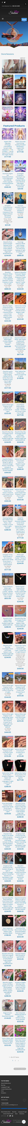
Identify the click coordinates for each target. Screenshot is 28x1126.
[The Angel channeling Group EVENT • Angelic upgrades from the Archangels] (20, 110)
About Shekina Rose (6, 1083)
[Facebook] (2, 2)
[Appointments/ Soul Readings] (14, 64)
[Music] (7, 110)
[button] (24, 1122)
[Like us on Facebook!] (8, 1116)
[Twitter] (5, 2)
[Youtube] (12, 1116)
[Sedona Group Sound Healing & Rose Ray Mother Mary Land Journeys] (20, 78)
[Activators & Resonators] (20, 94)
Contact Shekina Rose (6, 1089)
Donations (3, 1093)
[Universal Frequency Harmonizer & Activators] (7, 94)
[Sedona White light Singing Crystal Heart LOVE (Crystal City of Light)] (7, 397)
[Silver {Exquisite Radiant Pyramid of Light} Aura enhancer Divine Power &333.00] (20, 1005)
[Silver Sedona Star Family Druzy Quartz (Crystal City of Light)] (20, 363)
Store (2, 1091)
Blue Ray (3, 1085)
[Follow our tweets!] (10, 1116)
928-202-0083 (16, 6)
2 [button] (15, 1060)
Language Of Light (5, 1087)
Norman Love (19, 1122)
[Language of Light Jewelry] (7, 78)
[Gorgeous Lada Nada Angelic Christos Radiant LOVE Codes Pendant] (7, 330)
